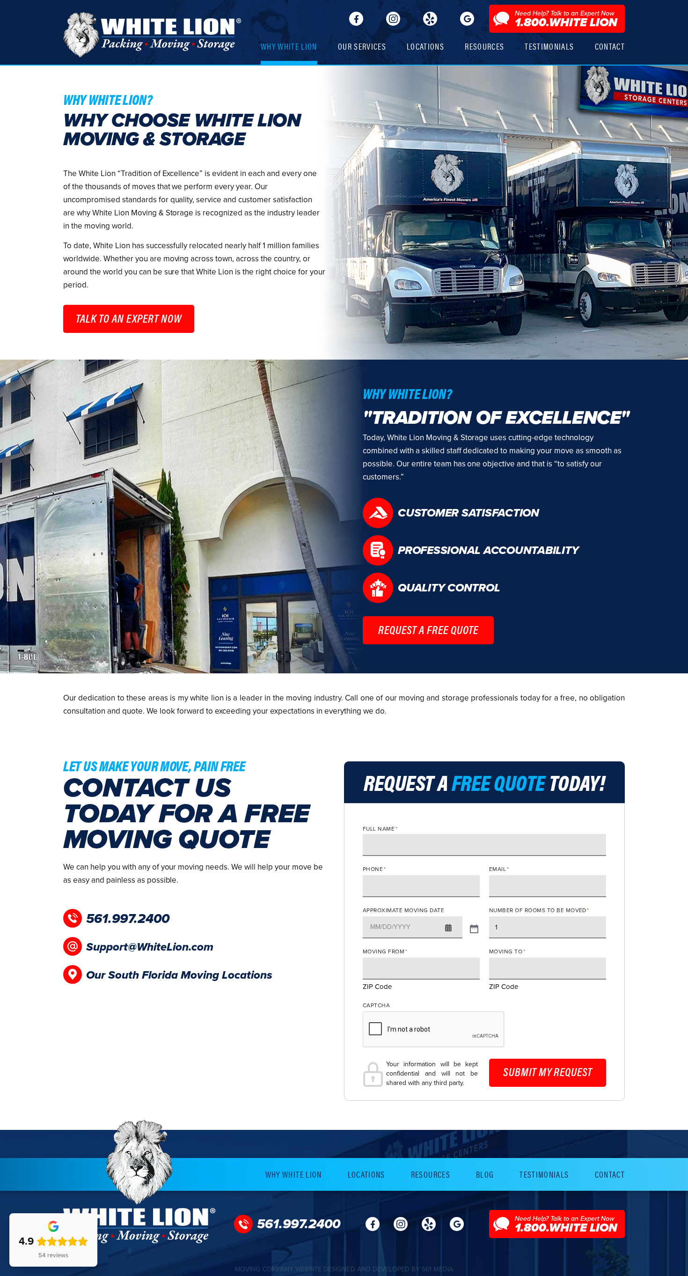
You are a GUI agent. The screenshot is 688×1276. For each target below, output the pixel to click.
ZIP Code (377, 986)
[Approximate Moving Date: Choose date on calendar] (474, 928)
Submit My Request (547, 1071)
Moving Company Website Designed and (344, 1269)
